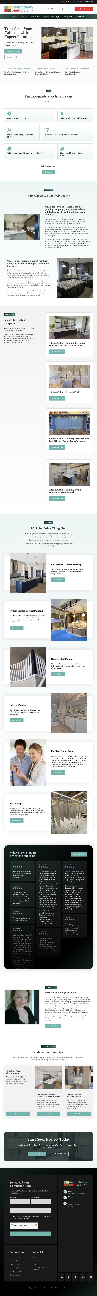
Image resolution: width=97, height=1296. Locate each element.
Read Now (18, 1114)
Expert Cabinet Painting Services (17, 69)
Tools (53, 17)
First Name (14, 1197)
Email (12, 1206)
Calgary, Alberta (15, 1264)
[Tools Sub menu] (57, 16)
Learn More (58, 580)
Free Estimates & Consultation (77, 69)
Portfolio (45, 17)
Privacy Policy (54, 1288)
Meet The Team (53, 1026)
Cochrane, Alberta (16, 1268)
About (21, 17)
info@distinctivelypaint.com (76, 1193)
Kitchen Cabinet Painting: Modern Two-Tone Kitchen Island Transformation (69, 439)
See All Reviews (79, 854)
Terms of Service (64, 1288)
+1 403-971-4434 (60, 1154)
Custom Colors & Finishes (45, 69)
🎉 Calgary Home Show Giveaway (13, 1072)
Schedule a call (12, 57)
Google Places (36, 1261)
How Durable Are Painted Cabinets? (74, 1095)
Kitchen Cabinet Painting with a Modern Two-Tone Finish (65, 491)
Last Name (35, 1197)
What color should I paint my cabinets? (24, 153)
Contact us (48, 172)
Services (33, 17)
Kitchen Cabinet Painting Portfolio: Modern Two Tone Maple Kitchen (67, 344)
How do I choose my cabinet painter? (61, 134)
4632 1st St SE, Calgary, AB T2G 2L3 (76, 1206)
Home (15, 17)
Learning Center (67, 17)
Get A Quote (80, 17)
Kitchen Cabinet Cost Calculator (39, 1269)
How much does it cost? (17, 118)
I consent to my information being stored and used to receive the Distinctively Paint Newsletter (32, 1217)
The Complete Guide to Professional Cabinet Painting (48, 1095)
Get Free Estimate (83, 9)
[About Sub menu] (25, 16)
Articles (34, 1264)
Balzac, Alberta (15, 1261)
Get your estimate (13, 51)
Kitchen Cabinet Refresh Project (65, 392)
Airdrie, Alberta (15, 1257)
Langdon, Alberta (16, 1271)
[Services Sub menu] (38, 16)
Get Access (30, 1234)
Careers (34, 1257)
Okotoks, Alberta (15, 1275)
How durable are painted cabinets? (71, 154)
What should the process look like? (20, 135)
